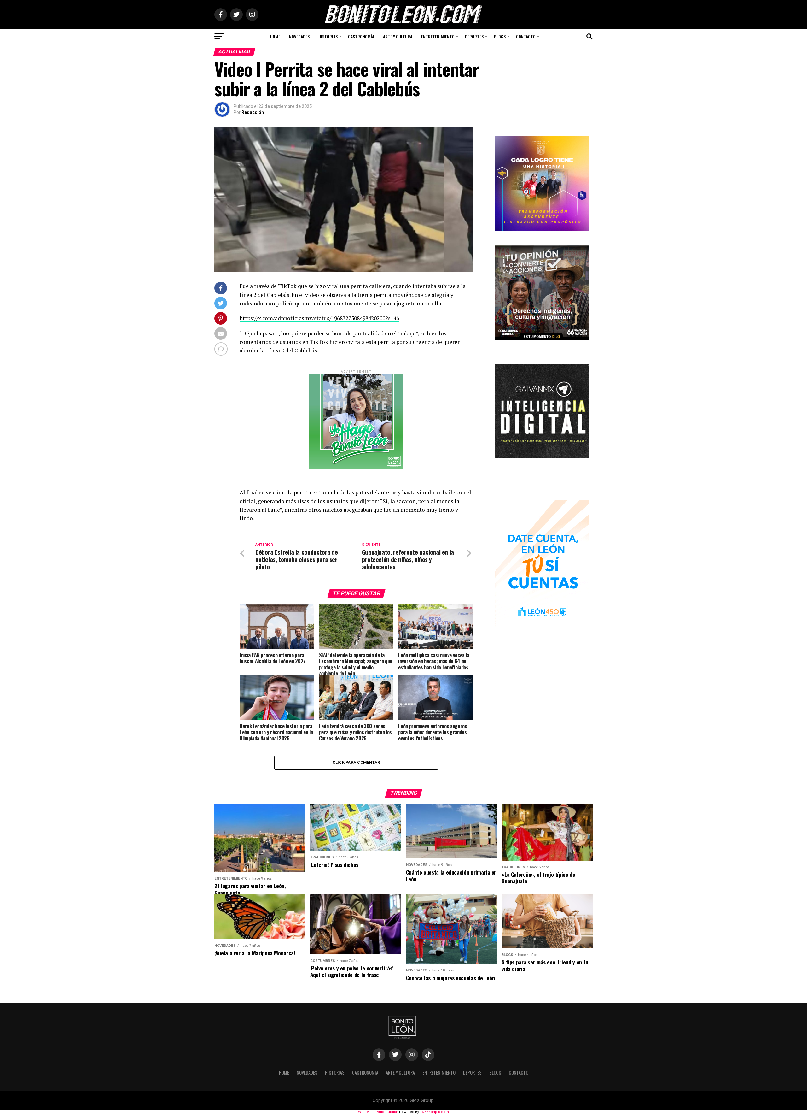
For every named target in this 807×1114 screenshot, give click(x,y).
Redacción (252, 112)
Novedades (299, 36)
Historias (328, 36)
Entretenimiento (438, 36)
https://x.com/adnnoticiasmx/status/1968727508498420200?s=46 (319, 318)
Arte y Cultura (397, 36)
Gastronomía (361, 36)
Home (275, 36)
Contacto (526, 36)
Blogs (500, 36)
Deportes (474, 36)
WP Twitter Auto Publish (378, 1112)
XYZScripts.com (435, 1112)
